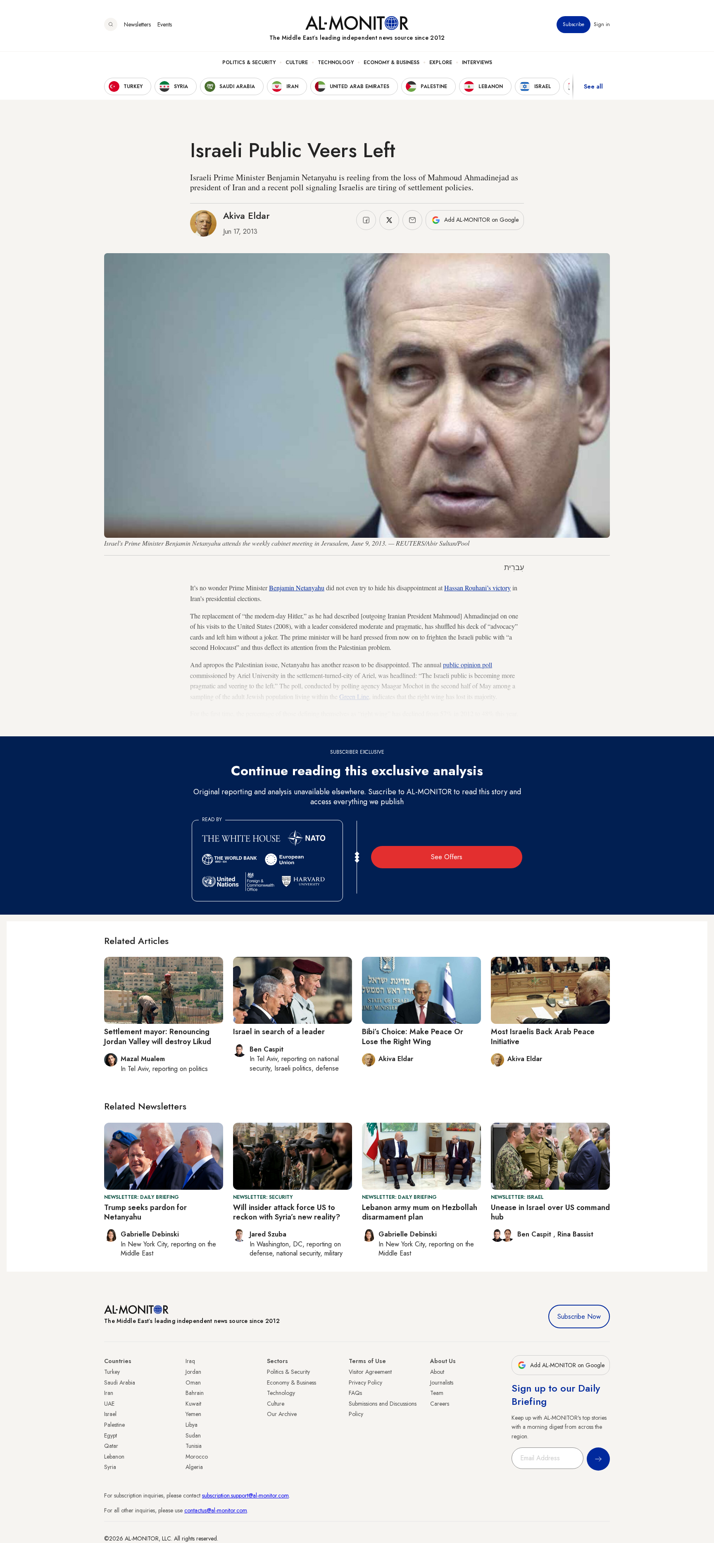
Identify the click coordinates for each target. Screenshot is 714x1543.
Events (164, 24)
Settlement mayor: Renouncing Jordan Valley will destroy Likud (157, 1036)
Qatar (111, 1446)
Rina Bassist (575, 1234)
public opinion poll (467, 664)
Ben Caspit (535, 1234)
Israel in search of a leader (279, 1031)
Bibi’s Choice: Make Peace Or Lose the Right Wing (412, 1036)
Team (436, 1393)
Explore (440, 62)
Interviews (477, 62)
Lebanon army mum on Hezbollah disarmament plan (419, 1212)
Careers (439, 1403)
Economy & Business (391, 62)
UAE (109, 1403)
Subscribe (573, 24)
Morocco (197, 1456)
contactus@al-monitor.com (215, 1510)
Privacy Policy (365, 1382)
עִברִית (514, 567)
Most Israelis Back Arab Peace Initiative (543, 1036)
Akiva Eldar (246, 215)
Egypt (110, 1435)
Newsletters (137, 24)
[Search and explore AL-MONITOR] (110, 24)
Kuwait (193, 1403)
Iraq (190, 1361)
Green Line (354, 696)
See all (593, 86)
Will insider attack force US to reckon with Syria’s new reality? (286, 1212)
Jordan (193, 1372)
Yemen (193, 1414)
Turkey (112, 1372)
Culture (297, 62)
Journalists (441, 1382)
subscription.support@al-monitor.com (245, 1495)
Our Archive (282, 1414)
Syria (110, 1467)
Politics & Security (249, 62)
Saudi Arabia (119, 1382)
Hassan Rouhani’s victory (477, 587)
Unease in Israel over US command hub (550, 1212)
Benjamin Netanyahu (296, 587)
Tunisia (194, 1446)
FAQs (355, 1393)
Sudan (193, 1435)
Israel (110, 1414)
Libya (192, 1425)
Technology (336, 62)
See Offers (446, 857)
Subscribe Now (579, 1316)
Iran (108, 1393)
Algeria (194, 1467)
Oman (193, 1382)
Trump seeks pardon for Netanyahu (145, 1212)
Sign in (602, 24)
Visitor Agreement (370, 1372)
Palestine (114, 1425)
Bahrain (195, 1393)
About (437, 1372)
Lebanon (114, 1456)
